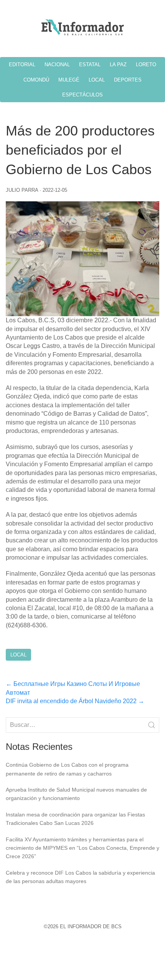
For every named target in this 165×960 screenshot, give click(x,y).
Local (18, 655)
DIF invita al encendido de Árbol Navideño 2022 (75, 701)
